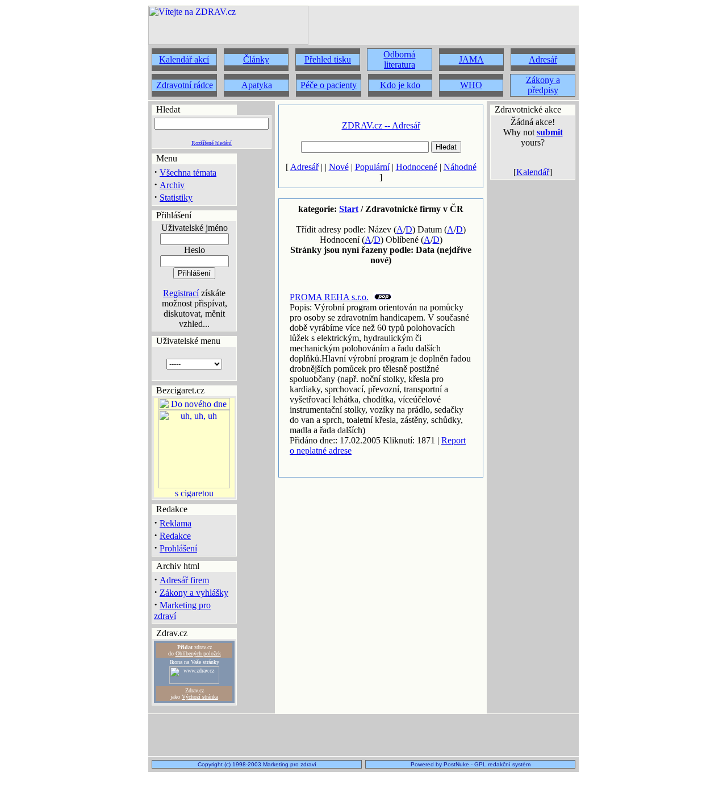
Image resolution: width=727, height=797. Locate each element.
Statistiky (176, 197)
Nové (339, 167)
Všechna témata (188, 172)
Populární (372, 167)
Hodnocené (416, 167)
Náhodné (460, 167)
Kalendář (532, 172)
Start (348, 209)
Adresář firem (184, 580)
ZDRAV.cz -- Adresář (381, 125)
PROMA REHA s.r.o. (329, 297)
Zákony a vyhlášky (194, 592)
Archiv (172, 185)
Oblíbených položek (198, 653)
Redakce (175, 536)
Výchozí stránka (200, 697)
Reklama (175, 523)
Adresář (304, 167)
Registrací (181, 293)
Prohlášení (178, 548)
